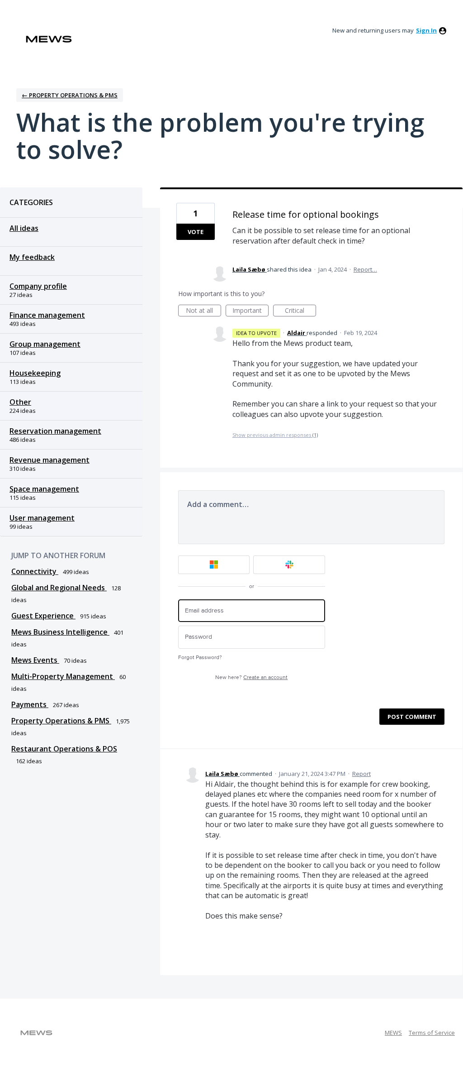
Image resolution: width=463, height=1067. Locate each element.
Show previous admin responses (275, 434)
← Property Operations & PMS (70, 95)
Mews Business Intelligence (60, 632)
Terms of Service (432, 1033)
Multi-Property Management (63, 676)
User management (42, 518)
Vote (195, 232)
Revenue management (49, 460)
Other (20, 402)
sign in (426, 30)
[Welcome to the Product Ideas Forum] (49, 39)
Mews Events (35, 660)
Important (250, 311)
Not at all (203, 311)
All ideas (23, 228)
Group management (44, 344)
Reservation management (55, 431)
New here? (251, 677)
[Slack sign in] (289, 564)
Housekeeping (35, 373)
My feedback (32, 257)
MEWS (393, 1033)
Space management (44, 489)
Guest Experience (43, 616)
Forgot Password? (200, 657)
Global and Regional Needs (59, 588)
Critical (300, 311)
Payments (29, 704)
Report (361, 774)
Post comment (411, 717)
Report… (365, 269)
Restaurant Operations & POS (64, 749)
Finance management (47, 315)
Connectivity (34, 571)
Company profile (38, 286)
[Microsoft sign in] (214, 564)
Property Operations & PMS (61, 721)
